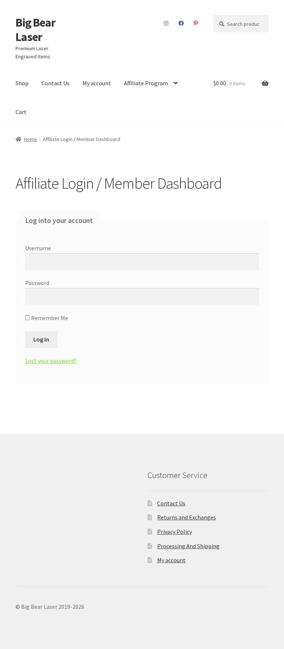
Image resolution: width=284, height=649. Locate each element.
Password (37, 282)
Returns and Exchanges (186, 517)
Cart (21, 112)
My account (96, 83)
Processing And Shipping (188, 546)
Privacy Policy (174, 531)
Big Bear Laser (35, 29)
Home (30, 139)
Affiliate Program (146, 83)
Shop (22, 83)
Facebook (181, 23)
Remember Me (49, 318)
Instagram (166, 23)
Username (38, 248)
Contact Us (55, 83)
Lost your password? (51, 360)
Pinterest (196, 23)
